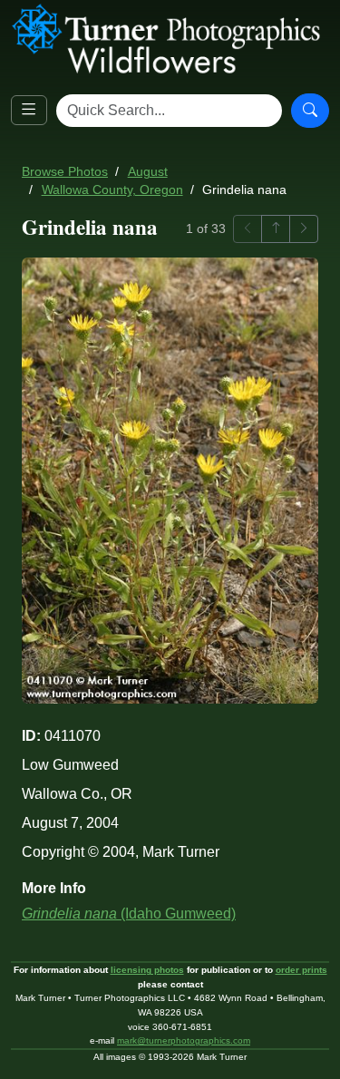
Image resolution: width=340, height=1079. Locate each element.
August (148, 172)
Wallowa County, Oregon (112, 190)
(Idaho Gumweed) (129, 913)
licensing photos (147, 970)
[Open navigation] (29, 110)
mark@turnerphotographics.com (183, 1040)
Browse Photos (65, 172)
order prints (301, 970)
